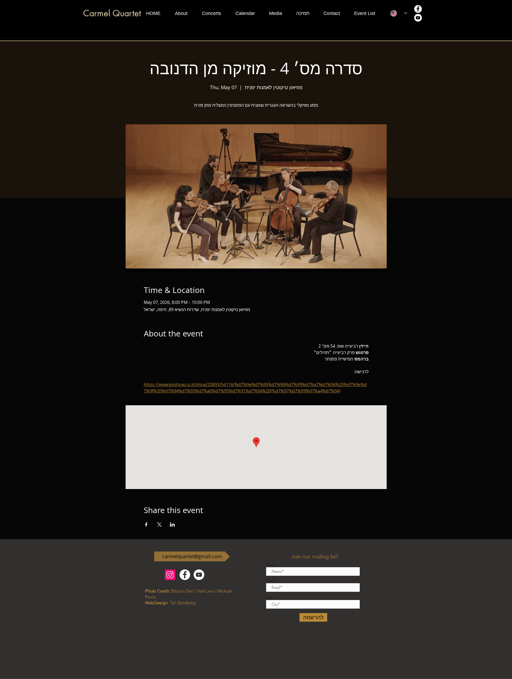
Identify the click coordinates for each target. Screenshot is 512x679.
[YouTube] (418, 18)
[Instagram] (170, 575)
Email (270, 581)
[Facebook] (418, 9)
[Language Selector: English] (399, 13)
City (269, 597)
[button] (185, 13)
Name (271, 565)
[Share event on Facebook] (146, 524)
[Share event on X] (159, 524)
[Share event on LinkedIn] (172, 524)
